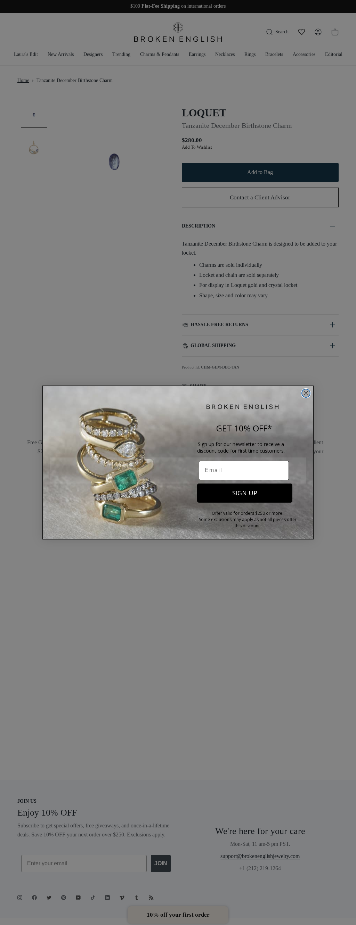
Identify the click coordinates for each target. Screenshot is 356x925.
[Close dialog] (306, 393)
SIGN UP (244, 493)
